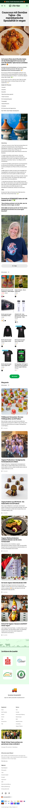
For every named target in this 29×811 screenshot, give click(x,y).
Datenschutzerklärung (6, 784)
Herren (2, 716)
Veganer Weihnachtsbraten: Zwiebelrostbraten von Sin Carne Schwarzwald (11, 539)
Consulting (18, 723)
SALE (2, 709)
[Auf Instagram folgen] (6, 793)
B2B (17, 719)
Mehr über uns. (4, 761)
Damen (2, 714)
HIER (6, 208)
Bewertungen (19, 716)
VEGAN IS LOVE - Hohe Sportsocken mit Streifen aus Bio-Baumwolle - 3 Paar (21, 316)
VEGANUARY (14, 198)
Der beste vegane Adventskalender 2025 (14, 583)
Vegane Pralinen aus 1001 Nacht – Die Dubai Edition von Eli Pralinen (12, 502)
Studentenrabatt (4, 774)
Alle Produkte (4, 712)
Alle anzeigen (14, 376)
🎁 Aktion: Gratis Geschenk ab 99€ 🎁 (14, 1)
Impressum (3, 779)
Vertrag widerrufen (5, 788)
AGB (2, 781)
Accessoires (4, 721)
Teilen (15, 265)
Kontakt (17, 712)
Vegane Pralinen (19, 726)
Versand (3, 777)
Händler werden (19, 721)
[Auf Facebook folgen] (2, 793)
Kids (2, 719)
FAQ (2, 723)
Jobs (2, 772)
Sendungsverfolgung (20, 714)
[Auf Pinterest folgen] (9, 793)
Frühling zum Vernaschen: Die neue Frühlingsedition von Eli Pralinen (12, 418)
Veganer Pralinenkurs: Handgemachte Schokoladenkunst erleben (13, 460)
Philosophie (3, 770)
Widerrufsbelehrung (5, 786)
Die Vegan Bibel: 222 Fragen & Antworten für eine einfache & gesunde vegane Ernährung (21, 365)
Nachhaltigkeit (4, 767)
